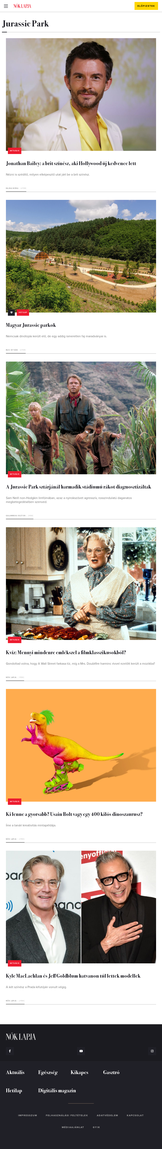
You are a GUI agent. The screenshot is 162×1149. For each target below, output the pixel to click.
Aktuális (14, 151)
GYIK (96, 1127)
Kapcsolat (135, 1115)
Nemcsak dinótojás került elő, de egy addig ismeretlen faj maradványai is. (56, 336)
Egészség (47, 1072)
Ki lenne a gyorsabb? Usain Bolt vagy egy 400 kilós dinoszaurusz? (74, 813)
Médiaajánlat (73, 1127)
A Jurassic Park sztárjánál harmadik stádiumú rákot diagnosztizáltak (78, 486)
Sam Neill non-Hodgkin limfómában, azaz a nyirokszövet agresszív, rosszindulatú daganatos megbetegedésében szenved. (69, 500)
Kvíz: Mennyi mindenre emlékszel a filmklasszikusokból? (66, 652)
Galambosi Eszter (15, 516)
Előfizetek (146, 6)
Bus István (12, 350)
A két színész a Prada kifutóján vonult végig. (36, 987)
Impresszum (27, 1115)
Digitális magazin (57, 1090)
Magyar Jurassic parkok (31, 324)
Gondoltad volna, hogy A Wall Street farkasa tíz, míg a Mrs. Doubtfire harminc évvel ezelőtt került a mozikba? (80, 664)
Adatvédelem (107, 1115)
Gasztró (111, 1072)
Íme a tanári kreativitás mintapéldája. (31, 825)
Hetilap (23, 312)
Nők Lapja (22, 6)
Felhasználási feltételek (67, 1115)
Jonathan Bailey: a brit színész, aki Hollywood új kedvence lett (71, 163)
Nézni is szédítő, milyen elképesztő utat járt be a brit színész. (48, 175)
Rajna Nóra (12, 188)
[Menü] (6, 6)
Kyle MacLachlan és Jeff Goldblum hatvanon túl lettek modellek (73, 975)
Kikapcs (79, 1072)
